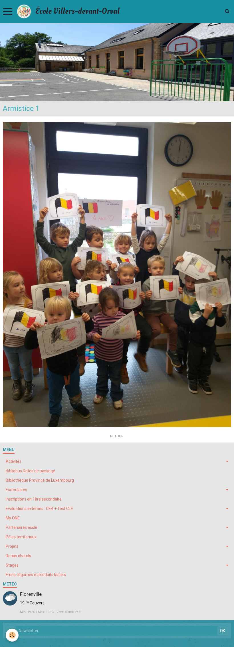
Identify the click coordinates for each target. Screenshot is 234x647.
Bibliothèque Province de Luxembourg (40, 480)
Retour (117, 436)
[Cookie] (12, 635)
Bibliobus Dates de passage (30, 471)
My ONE (13, 518)
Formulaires (16, 489)
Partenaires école (21, 527)
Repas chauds (18, 555)
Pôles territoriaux (21, 537)
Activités (13, 461)
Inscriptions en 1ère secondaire (34, 499)
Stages (12, 565)
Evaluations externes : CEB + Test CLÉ (39, 508)
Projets (12, 546)
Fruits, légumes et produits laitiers (36, 574)
